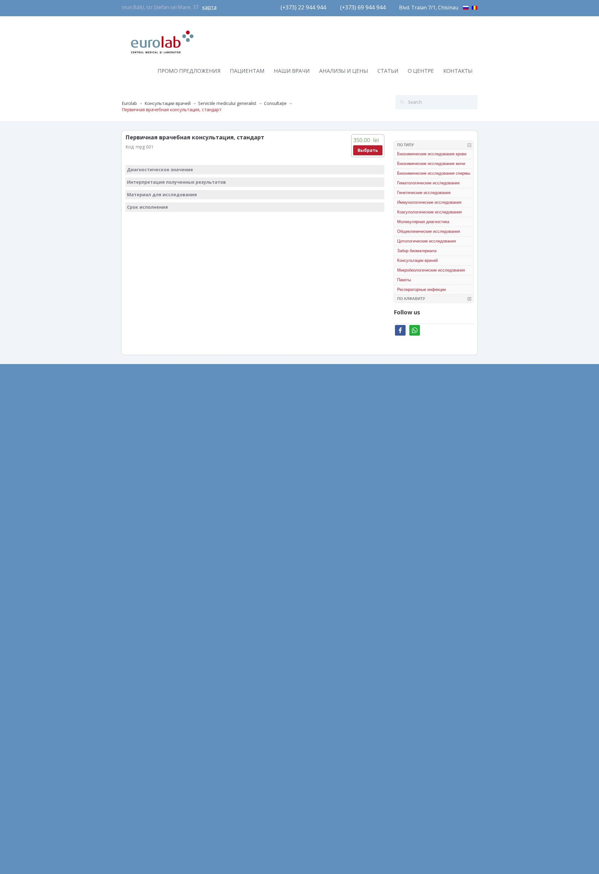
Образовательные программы (245, 446)
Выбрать (368, 150)
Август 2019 (134, 643)
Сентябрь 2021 (137, 460)
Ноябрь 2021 (135, 446)
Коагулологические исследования (429, 212)
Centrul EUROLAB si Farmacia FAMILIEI (344, 439)
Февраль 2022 (136, 432)
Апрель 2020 (135, 601)
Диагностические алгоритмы (244, 432)
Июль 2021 (133, 488)
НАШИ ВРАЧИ (292, 70)
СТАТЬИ (387, 70)
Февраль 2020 (136, 629)
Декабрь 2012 (136, 798)
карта (209, 7)
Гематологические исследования (428, 183)
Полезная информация (237, 460)
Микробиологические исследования (431, 270)
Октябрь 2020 (136, 530)
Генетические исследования (423, 192)
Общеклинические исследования (428, 231)
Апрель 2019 (135, 671)
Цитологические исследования (426, 241)
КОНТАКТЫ (458, 70)
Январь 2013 (135, 784)
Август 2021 (134, 474)
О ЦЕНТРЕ (421, 70)
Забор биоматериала (416, 250)
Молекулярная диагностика (423, 221)
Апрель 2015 (135, 727)
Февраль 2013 (136, 769)
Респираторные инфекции (421, 289)
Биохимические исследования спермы (433, 173)
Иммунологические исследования (429, 202)
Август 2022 (134, 418)
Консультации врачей (167, 103)
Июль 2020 (133, 559)
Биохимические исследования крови (431, 154)
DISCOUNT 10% (320, 454)
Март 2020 (133, 615)
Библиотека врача (232, 418)
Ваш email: (408, 414)
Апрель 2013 (135, 755)
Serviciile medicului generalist (227, 103)
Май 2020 (132, 587)
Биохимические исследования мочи (431, 163)
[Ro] (474, 6)
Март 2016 (133, 685)
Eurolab (129, 103)
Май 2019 (132, 657)
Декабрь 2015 (136, 699)
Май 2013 (132, 741)
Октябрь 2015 (136, 713)
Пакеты (404, 279)
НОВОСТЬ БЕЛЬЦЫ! (325, 468)
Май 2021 (132, 516)
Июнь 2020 (133, 573)
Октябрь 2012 (136, 812)
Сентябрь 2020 (137, 544)
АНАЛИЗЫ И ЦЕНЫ (343, 70)
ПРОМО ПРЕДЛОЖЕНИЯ (189, 70)
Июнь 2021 (133, 502)
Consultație (275, 103)
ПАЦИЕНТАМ (247, 70)
